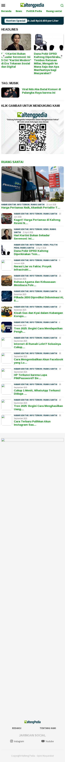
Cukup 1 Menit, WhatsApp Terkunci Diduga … (37, 392)
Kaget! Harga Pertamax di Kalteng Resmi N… (37, 221)
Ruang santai (38, 204)
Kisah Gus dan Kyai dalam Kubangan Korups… (38, 314)
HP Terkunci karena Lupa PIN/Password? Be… (30, 376)
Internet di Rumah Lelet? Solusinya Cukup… (37, 345)
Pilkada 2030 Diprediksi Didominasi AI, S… (39, 299)
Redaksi (16, 728)
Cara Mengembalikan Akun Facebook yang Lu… (38, 361)
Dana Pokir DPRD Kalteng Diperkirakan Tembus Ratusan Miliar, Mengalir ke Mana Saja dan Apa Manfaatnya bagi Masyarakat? (48, 63)
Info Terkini (23, 204)
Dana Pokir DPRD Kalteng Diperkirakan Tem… (31, 252)
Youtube (50, 741)
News (46, 229)
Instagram (19, 741)
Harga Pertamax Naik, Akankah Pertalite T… (30, 207)
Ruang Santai (12, 162)
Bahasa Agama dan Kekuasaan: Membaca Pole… (35, 283)
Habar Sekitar (8, 204)
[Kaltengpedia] (32, 4)
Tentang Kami (48, 728)
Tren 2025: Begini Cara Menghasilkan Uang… (38, 407)
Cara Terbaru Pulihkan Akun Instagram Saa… (32, 423)
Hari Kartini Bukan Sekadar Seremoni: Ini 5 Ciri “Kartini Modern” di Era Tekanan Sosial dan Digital (16, 60)
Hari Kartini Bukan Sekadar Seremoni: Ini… (32, 237)
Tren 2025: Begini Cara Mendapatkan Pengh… (38, 330)
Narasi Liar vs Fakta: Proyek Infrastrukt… (32, 268)
